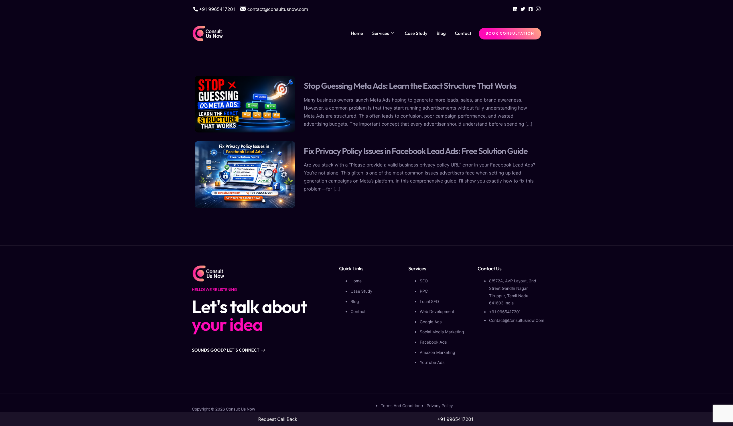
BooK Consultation (510, 33)
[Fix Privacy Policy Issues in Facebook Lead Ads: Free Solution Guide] (245, 174)
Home (357, 33)
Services (380, 33)
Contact (463, 33)
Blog (441, 33)
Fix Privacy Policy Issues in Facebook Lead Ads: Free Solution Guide (416, 151)
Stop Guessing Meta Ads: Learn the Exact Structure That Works (410, 85)
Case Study (416, 33)
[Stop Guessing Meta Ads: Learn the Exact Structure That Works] (245, 103)
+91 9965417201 (455, 419)
